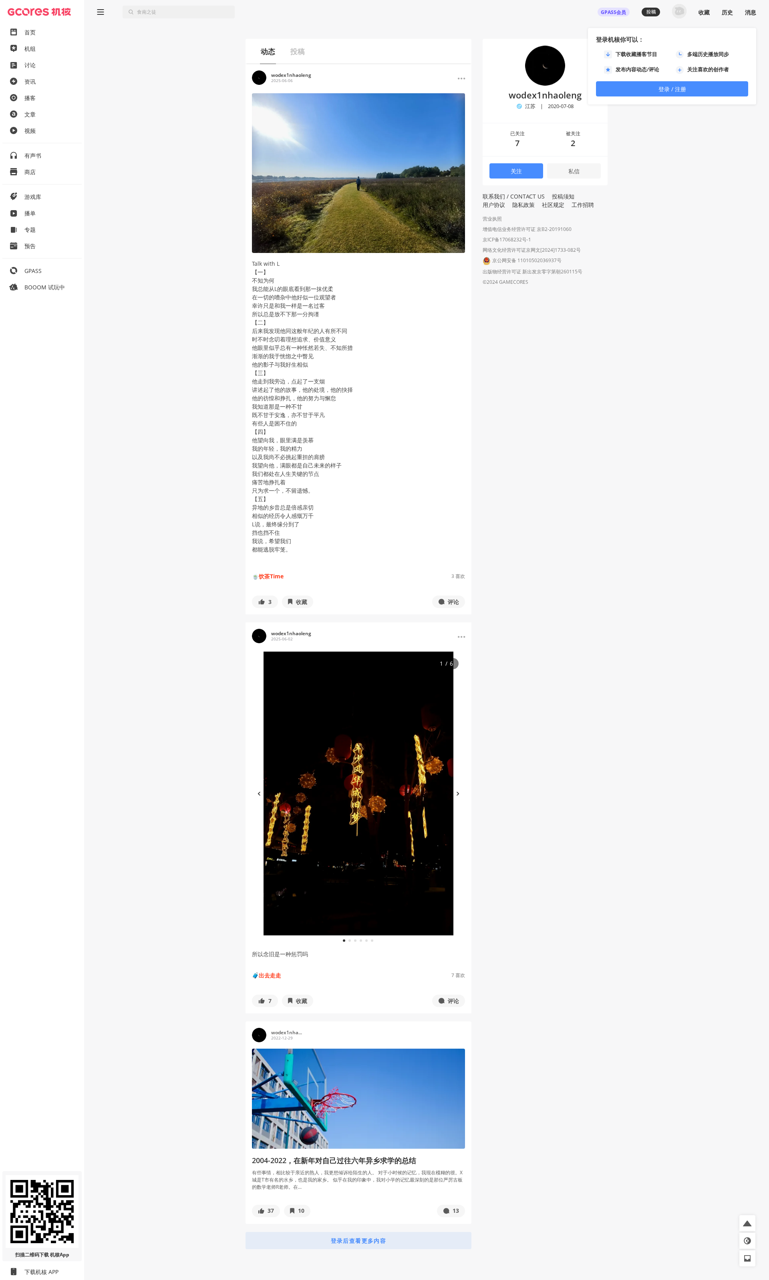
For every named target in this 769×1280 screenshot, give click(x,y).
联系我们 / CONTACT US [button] (514, 196)
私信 (574, 171)
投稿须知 (563, 196)
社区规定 (553, 205)
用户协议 (494, 205)
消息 (750, 12)
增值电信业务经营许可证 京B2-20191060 (527, 229)
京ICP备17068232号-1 (507, 239)
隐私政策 (523, 205)
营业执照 (492, 218)
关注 (516, 171)
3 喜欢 (458, 576)
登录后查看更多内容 (359, 1240)
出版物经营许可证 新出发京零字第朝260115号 (532, 271)
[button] (265, 602)
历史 (727, 12)
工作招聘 (583, 205)
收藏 (704, 12)
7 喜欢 (458, 975)
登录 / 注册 (672, 89)
